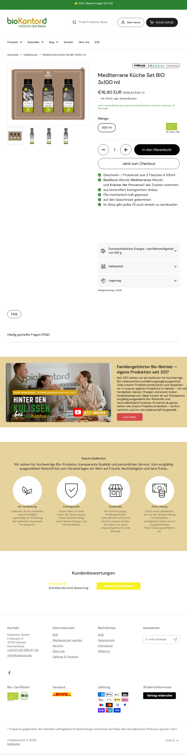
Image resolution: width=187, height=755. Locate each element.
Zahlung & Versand (65, 657)
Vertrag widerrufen (159, 695)
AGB (101, 635)
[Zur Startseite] (27, 22)
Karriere (58, 646)
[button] (162, 22)
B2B (55, 635)
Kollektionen (31, 54)
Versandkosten (128, 98)
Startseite (13, 54)
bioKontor (13, 744)
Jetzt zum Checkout (138, 163)
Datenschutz (106, 640)
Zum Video (129, 417)
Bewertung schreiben (118, 586)
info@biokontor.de (19, 655)
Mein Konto (133, 22)
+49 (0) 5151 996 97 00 (23, 650)
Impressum (105, 646)
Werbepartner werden (67, 640)
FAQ (14, 314)
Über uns (59, 651)
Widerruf (104, 651)
